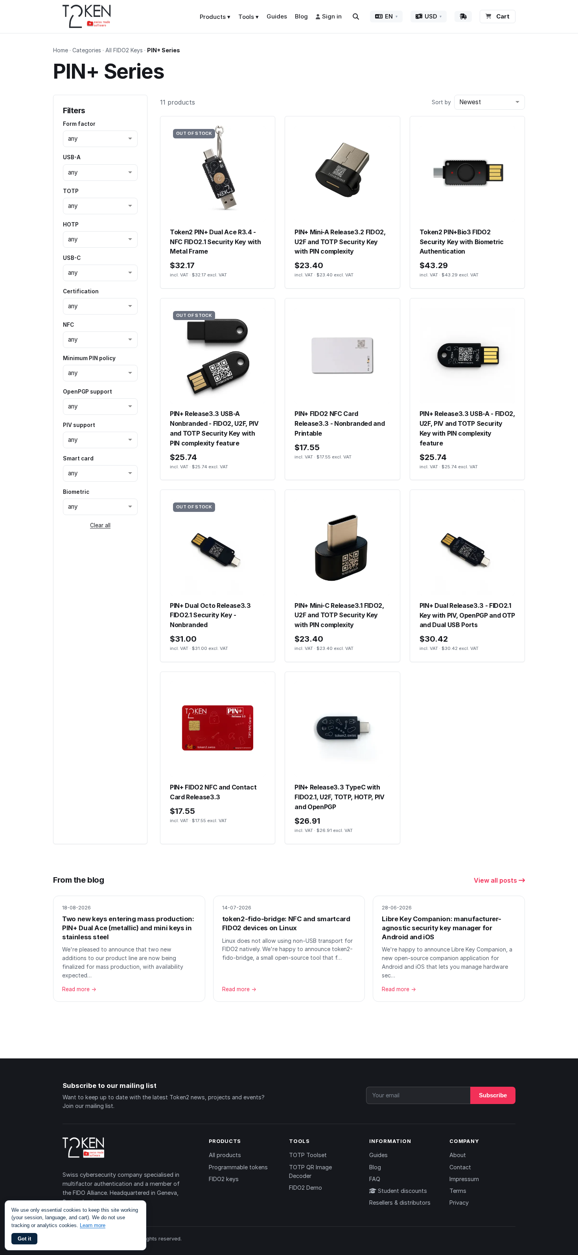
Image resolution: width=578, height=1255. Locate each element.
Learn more (92, 1225)
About (457, 1155)
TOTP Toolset (308, 1155)
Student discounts (401, 1190)
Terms (457, 1190)
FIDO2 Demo (305, 1187)
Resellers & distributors (400, 1202)
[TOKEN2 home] (87, 16)
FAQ (374, 1179)
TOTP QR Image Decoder (310, 1171)
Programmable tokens (238, 1167)
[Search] (356, 16)
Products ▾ (215, 16)
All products (225, 1155)
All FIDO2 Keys (124, 50)
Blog (301, 16)
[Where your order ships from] (463, 16)
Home (60, 50)
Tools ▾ (248, 16)
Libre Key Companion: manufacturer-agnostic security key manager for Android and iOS (441, 927)
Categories (86, 50)
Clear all (100, 525)
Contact (460, 1167)
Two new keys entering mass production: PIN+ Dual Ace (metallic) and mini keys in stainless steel (128, 927)
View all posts (496, 880)
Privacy (459, 1202)
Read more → (79, 989)
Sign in (332, 16)
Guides (277, 16)
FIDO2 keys (224, 1179)
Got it (24, 1239)
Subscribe (493, 1095)
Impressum (464, 1179)
